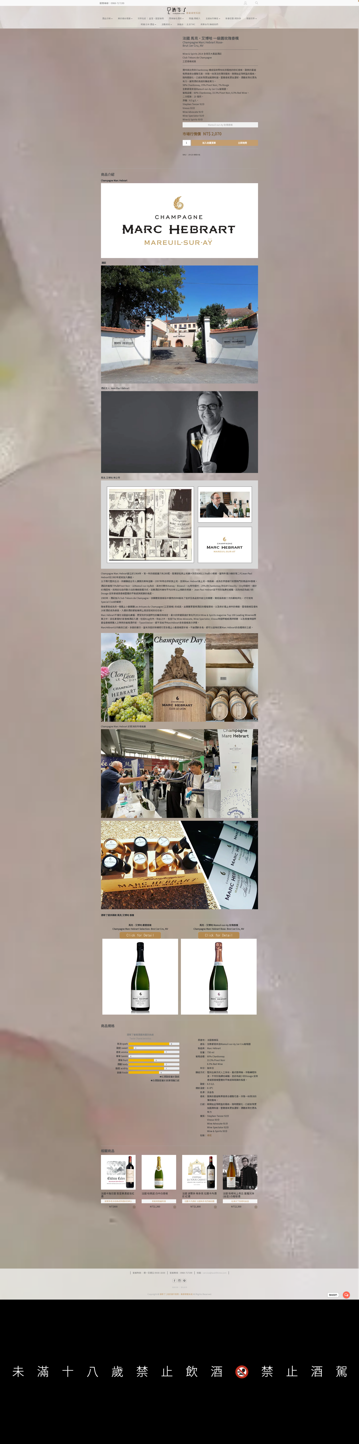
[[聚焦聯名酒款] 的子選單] (183, 18)
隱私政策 (184, 1287)
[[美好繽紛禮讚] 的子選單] (132, 18)
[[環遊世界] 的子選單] (256, 18)
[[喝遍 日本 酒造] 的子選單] (155, 24)
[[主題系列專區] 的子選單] (219, 18)
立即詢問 (242, 143)
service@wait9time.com (214, 1272)
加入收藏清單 (209, 143)
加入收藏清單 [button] (134, 1207)
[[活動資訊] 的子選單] (171, 24)
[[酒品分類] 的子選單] (112, 18)
